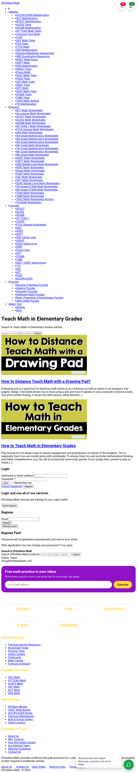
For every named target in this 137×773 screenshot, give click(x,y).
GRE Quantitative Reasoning (32, 56)
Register (29, 486)
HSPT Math (23, 62)
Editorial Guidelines (19, 748)
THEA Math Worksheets (30, 193)
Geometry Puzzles (26, 291)
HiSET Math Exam (27, 59)
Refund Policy (57, 766)
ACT (18, 272)
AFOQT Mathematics (28, 21)
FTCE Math (22, 46)
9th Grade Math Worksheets (32, 154)
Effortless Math (10, 3)
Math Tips (16, 304)
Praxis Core (23, 250)
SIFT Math (22, 88)
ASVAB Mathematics (28, 27)
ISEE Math (14, 693)
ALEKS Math (15, 683)
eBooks (14, 12)
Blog (19, 310)
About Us (13, 736)
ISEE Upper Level (26, 237)
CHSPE (20, 221)
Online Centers (16, 654)
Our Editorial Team (19, 745)
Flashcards (14, 657)
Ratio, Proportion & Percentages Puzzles (39, 297)
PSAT (19, 275)
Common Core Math (28, 34)
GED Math (14, 677)
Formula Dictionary (19, 663)
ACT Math (14, 690)
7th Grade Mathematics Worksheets (37, 148)
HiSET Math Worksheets (30, 158)
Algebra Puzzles (25, 288)
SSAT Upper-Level (26, 243)
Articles (20, 307)
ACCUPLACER (24, 278)
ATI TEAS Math (17, 680)
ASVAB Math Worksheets (31, 123)
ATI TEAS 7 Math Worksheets (33, 126)
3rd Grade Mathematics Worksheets (37, 135)
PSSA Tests (23, 78)
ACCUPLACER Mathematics (32, 15)
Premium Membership (21, 716)
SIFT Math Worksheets (29, 180)
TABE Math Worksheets (30, 196)
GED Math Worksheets (29, 132)
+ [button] (9, 12)
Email (4, 519)
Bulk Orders (39, 766)
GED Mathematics (27, 50)
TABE (19, 259)
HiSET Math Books (19, 709)
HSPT (19, 234)
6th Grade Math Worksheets (32, 145)
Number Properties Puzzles (32, 285)
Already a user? (10, 526)
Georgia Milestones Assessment (35, 53)
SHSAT (20, 240)
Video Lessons (16, 722)
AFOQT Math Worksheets (31, 116)
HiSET (20, 231)
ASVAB (20, 215)
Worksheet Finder (18, 647)
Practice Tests (16, 651)
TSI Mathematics (26, 104)
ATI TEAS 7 (22, 218)
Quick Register (10, 505)
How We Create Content (22, 742)
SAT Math (14, 686)
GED (18, 227)
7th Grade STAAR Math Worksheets (37, 186)
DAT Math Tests (25, 40)
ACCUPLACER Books (20, 713)
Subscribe (122, 584)
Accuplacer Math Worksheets (33, 113)
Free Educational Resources (24, 644)
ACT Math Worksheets (29, 110)
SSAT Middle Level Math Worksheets (37, 183)
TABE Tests (23, 97)
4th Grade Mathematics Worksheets (37, 139)
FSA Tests (22, 43)
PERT (19, 247)
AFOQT (20, 208)
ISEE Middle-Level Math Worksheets (37, 164)
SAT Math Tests (25, 81)
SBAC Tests (23, 85)
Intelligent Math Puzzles (30, 294)
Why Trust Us (16, 739)
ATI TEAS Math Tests (28, 31)
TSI (18, 266)
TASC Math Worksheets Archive (34, 199)
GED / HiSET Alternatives (31, 262)
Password (8, 479)
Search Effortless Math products (20, 554)
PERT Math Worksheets (30, 167)
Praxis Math (23, 72)
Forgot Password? (12, 486)
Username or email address (18, 475)
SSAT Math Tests (26, 91)
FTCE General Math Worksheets (34, 129)
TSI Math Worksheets (28, 202)
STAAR (20, 256)
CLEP (19, 37)
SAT (18, 269)
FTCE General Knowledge (31, 224)
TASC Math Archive (27, 100)
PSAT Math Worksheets (30, 173)
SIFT (19, 253)
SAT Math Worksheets (29, 177)
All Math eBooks (17, 706)
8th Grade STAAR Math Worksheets (37, 189)
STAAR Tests (23, 94)
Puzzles (14, 281)
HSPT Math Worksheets (30, 161)
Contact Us (14, 752)
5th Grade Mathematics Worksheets (37, 142)
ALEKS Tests (23, 24)
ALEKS (20, 212)
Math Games (15, 660)
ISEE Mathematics (27, 66)
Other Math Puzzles (27, 301)
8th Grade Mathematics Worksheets (37, 151)
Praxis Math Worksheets (30, 170)
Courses (14, 205)
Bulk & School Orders (20, 719)
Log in (5, 483)
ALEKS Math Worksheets (30, 120)
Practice (14, 107)
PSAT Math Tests (26, 75)
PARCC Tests (23, 69)
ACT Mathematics (26, 18)
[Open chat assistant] (129, 765)
